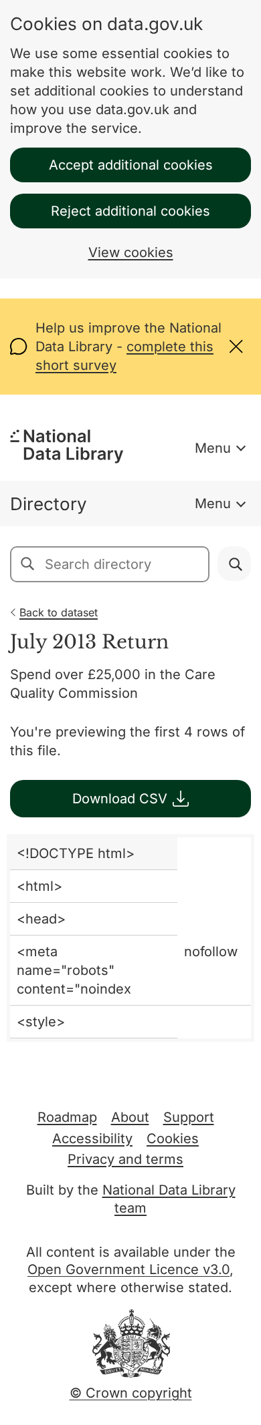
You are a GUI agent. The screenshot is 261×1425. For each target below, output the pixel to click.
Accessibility (92, 1139)
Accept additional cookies (131, 165)
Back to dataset (58, 612)
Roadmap (67, 1117)
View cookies (130, 252)
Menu (213, 448)
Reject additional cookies (130, 211)
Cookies (173, 1139)
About (130, 1117)
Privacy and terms (125, 1159)
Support (188, 1117)
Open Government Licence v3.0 (128, 1269)
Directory (48, 503)
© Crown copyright (131, 1393)
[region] (130, 937)
